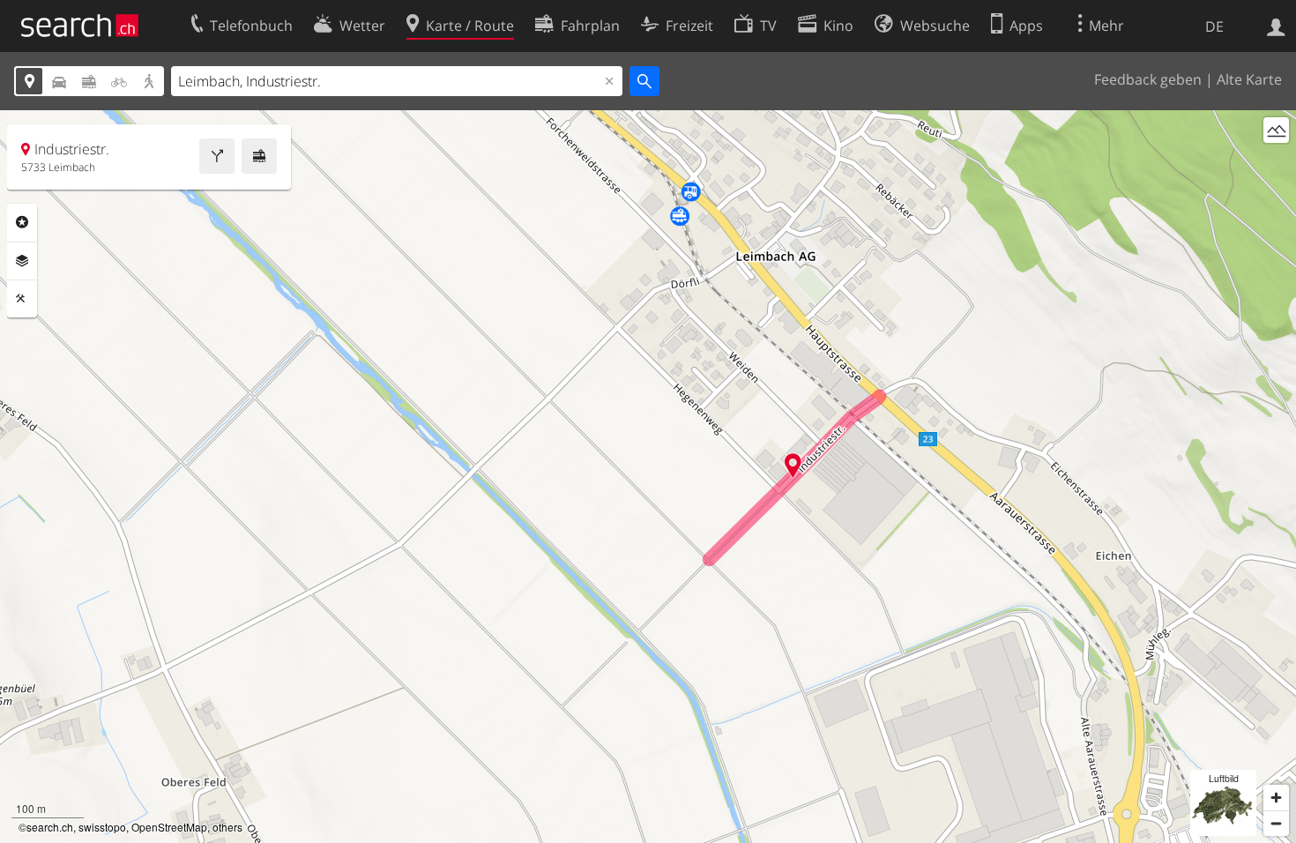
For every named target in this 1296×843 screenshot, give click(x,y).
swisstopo (102, 826)
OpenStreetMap (169, 826)
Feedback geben (1148, 79)
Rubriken (22, 222)
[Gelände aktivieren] (1276, 130)
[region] (648, 476)
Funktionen (22, 298)
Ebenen (22, 261)
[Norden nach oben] (1276, 162)
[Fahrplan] (259, 156)
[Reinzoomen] (1276, 797)
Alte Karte (1249, 79)
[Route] (217, 156)
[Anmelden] (1276, 25)
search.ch (49, 826)
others (227, 826)
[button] (793, 465)
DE (1214, 26)
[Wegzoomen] (1276, 823)
